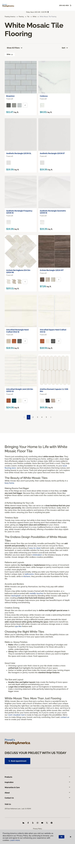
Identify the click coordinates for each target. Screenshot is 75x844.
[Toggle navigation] (71, 5)
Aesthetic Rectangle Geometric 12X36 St (53, 212)
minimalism (37, 555)
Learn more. (15, 840)
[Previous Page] (24, 417)
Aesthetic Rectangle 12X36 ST (52, 153)
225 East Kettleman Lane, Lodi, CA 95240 (18, 808)
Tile (28, 16)
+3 (58, 400)
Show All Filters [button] (13, 48)
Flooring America (10, 16)
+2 (25, 105)
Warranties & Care (12, 787)
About (7, 793)
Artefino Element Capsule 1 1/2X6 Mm (54, 390)
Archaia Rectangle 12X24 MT (51, 270)
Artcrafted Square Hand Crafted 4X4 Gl (53, 331)
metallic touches (36, 593)
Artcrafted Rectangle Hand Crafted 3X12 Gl (17, 331)
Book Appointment (18, 761)
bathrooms (29, 574)
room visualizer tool (16, 715)
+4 (25, 341)
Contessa (44, 96)
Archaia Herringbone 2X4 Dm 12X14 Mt (18, 271)
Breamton (10, 96)
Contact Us (9, 798)
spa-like (18, 626)
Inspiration (9, 782)
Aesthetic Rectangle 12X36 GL (18, 153)
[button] (12, 54)
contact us (64, 717)
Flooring (21, 16)
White (34, 16)
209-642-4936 (64, 5)
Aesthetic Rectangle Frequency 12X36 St (19, 212)
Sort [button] (63, 48)
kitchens (26, 576)
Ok (61, 837)
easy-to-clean (35, 548)
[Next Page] (51, 417)
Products (8, 777)
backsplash (16, 596)
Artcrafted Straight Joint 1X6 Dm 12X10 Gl (19, 390)
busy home (9, 483)
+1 (25, 281)
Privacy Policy (37, 828)
